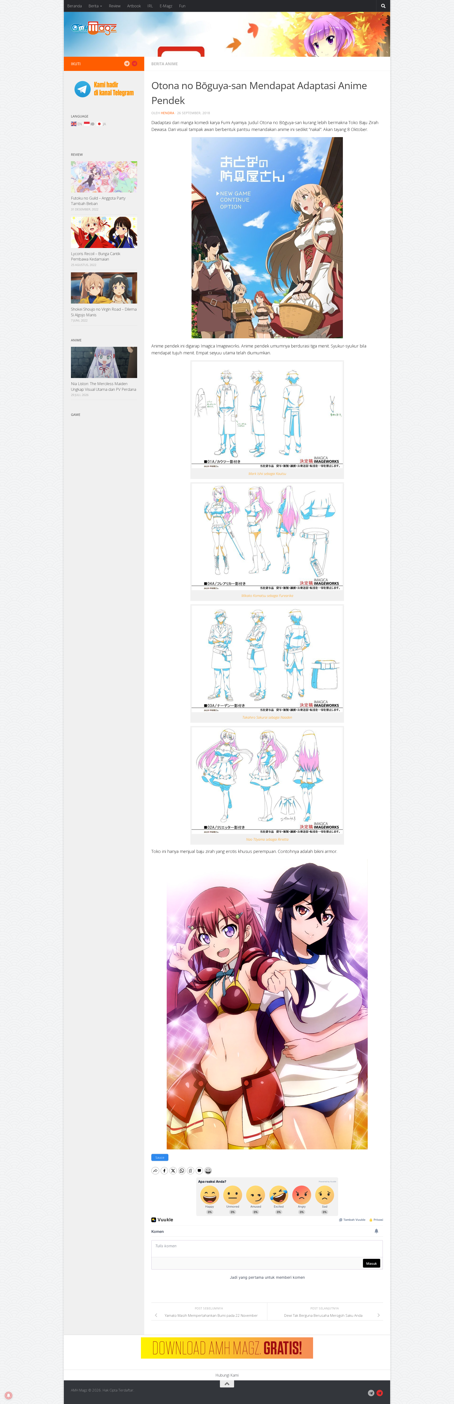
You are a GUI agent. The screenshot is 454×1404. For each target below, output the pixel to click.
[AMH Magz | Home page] (94, 28)
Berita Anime (164, 63)
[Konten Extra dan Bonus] (127, 63)
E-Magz (166, 6)
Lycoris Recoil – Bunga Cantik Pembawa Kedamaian (95, 256)
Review (115, 6)
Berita (93, 6)
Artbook (134, 6)
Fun (182, 6)
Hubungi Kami (227, 1375)
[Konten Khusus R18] (134, 63)
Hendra (167, 113)
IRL (150, 6)
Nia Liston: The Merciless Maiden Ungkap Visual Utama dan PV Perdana (103, 386)
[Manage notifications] (8, 1395)
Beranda (74, 6)
